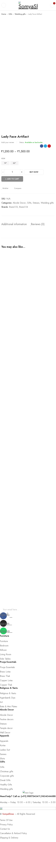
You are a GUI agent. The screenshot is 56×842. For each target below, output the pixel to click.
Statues (36, 202)
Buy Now (34, 172)
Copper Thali (6, 684)
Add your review (7, 142)
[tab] (14, 224)
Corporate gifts (7, 775)
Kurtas (3, 745)
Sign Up (52, 609)
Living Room (5, 654)
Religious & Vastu (8, 693)
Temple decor (6, 728)
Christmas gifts (6, 771)
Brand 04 (23, 207)
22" (14, 163)
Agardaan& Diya (7, 697)
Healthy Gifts (6, 784)
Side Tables (5, 658)
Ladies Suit (5, 749)
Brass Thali (5, 676)
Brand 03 (13, 207)
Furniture (4, 641)
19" (5, 163)
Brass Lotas (5, 671)
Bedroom (4, 645)
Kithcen (3, 650)
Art (1, 702)
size (3, 158)
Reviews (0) (37, 224)
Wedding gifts (20, 14)
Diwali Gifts (5, 780)
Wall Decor (5, 732)
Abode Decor (19, 202)
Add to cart (13, 179)
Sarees (3, 754)
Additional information (14, 224)
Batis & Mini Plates (8, 706)
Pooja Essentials (7, 667)
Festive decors (6, 719)
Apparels (4, 741)
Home (3, 14)
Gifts (10, 14)
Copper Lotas (6, 680)
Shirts (2, 758)
